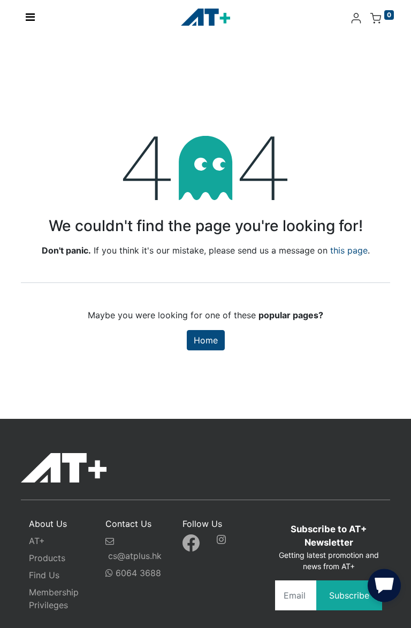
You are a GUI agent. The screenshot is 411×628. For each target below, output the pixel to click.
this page (349, 250)
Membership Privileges (54, 598)
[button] (384, 587)
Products (47, 558)
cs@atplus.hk (135, 555)
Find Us (44, 575)
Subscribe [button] (349, 595)
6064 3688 (137, 573)
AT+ (37, 540)
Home (206, 340)
